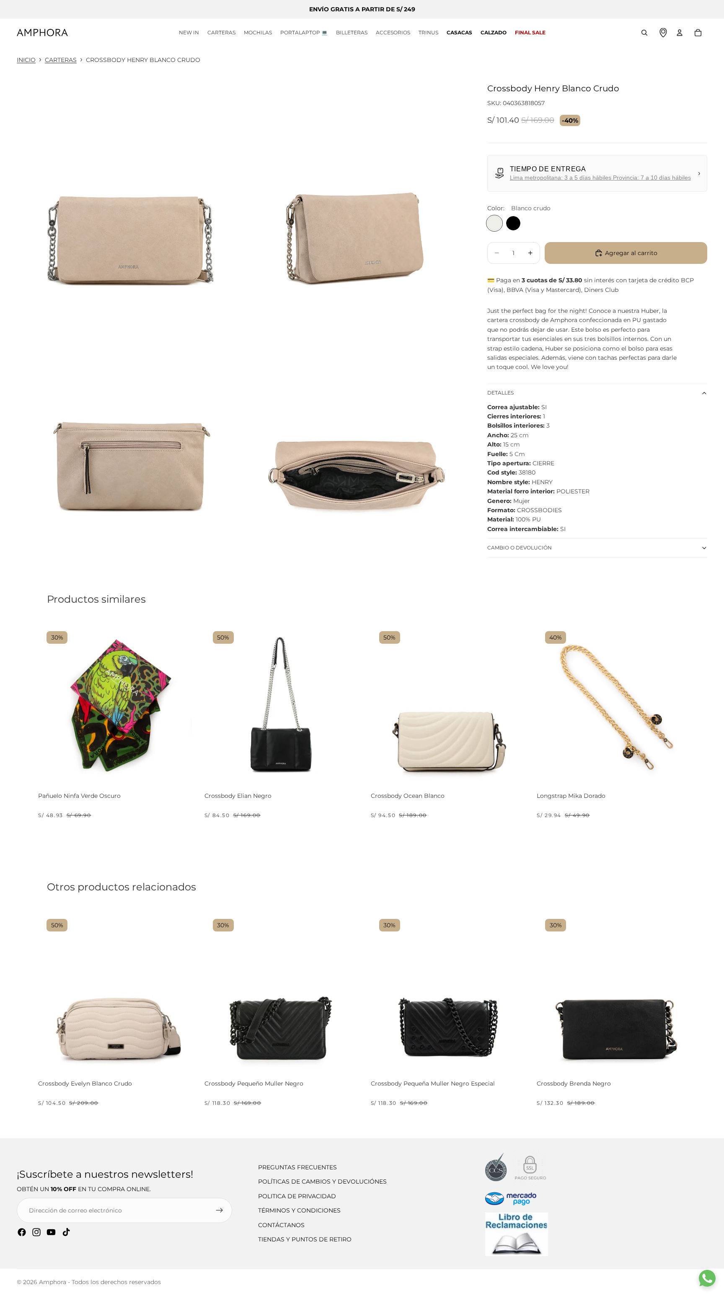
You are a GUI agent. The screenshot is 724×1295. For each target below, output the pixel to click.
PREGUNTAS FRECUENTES (297, 1167)
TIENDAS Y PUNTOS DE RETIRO (305, 1239)
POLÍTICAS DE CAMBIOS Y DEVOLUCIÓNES (322, 1181)
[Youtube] (51, 1232)
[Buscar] (644, 32)
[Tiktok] (66, 1232)
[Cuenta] (679, 32)
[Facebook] (22, 1232)
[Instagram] (36, 1232)
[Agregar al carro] (182, 770)
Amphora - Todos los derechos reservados (100, 1282)
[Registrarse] (219, 1210)
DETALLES (500, 393)
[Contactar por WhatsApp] (707, 1278)
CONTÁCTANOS (281, 1225)
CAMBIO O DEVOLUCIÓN (519, 547)
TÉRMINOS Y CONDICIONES (299, 1210)
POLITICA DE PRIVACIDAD (297, 1196)
